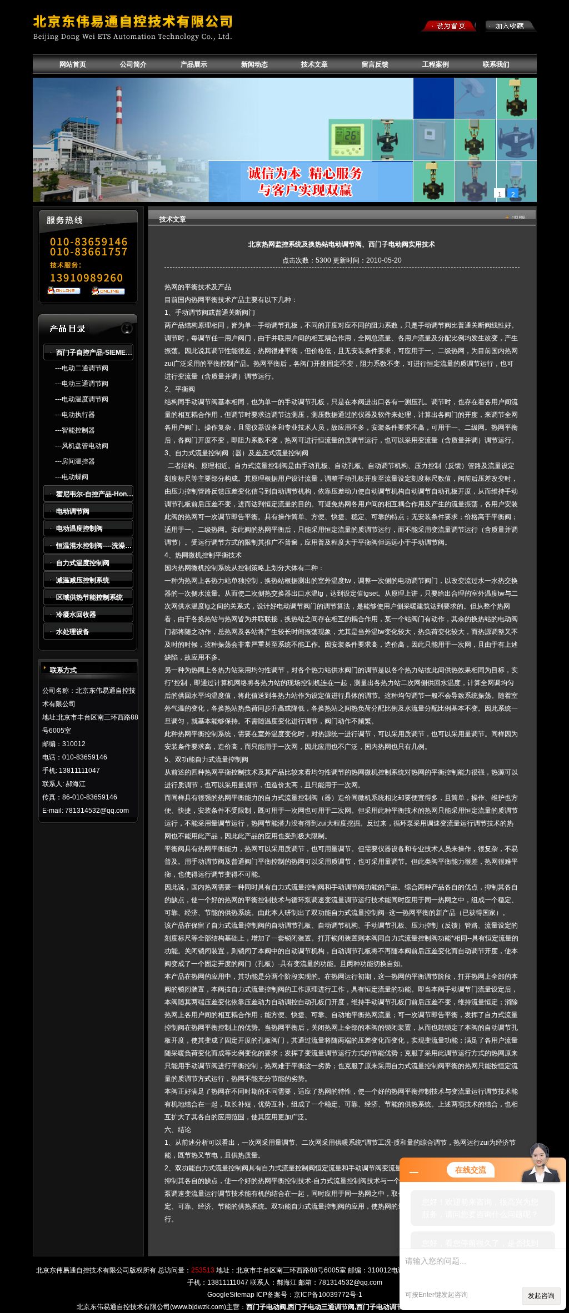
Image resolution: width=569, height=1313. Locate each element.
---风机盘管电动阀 (81, 446)
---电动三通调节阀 (81, 384)
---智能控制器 (75, 430)
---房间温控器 (75, 461)
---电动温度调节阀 (81, 399)
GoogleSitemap (230, 1295)
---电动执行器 (75, 415)
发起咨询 (541, 1296)
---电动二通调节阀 (81, 368)
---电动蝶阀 (71, 477)
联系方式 (63, 670)
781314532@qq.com (350, 1282)
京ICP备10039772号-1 (328, 1295)
